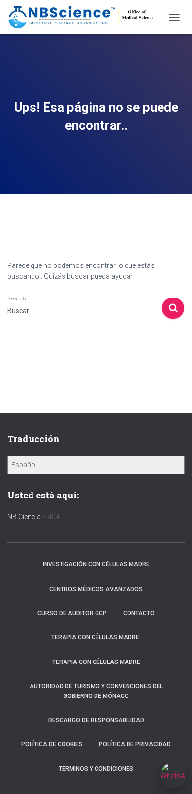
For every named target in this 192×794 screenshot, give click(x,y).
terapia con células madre (96, 662)
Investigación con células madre (96, 564)
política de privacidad (135, 744)
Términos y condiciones (96, 768)
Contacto (139, 613)
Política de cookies (52, 744)
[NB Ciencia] (85, 17)
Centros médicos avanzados (96, 589)
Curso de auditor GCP (72, 613)
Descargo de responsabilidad (96, 720)
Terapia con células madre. (96, 637)
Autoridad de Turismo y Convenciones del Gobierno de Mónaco (96, 691)
